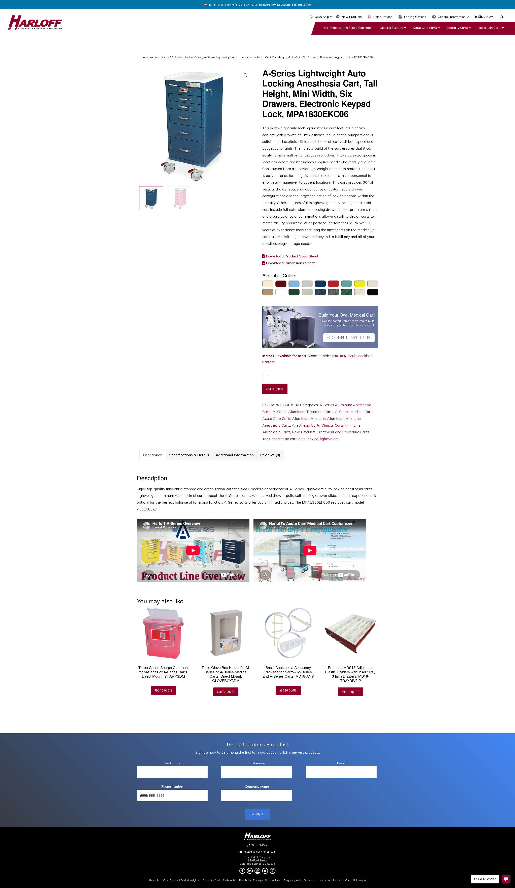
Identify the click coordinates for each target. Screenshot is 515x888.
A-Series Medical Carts (186, 57)
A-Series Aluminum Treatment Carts (303, 411)
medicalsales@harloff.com (259, 851)
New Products (303, 432)
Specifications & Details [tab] (189, 455)
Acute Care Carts (276, 418)
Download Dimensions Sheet (290, 263)
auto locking (308, 438)
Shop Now (485, 17)
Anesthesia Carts (306, 425)
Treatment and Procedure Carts (343, 432)
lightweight (329, 438)
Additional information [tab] (235, 455)
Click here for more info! (296, 4)
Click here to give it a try (349, 337)
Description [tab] (152, 455)
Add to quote (274, 389)
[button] (502, 17)
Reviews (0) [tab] (270, 455)
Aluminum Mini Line (309, 418)
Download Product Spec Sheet (291, 256)
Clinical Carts (332, 425)
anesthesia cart (284, 438)
